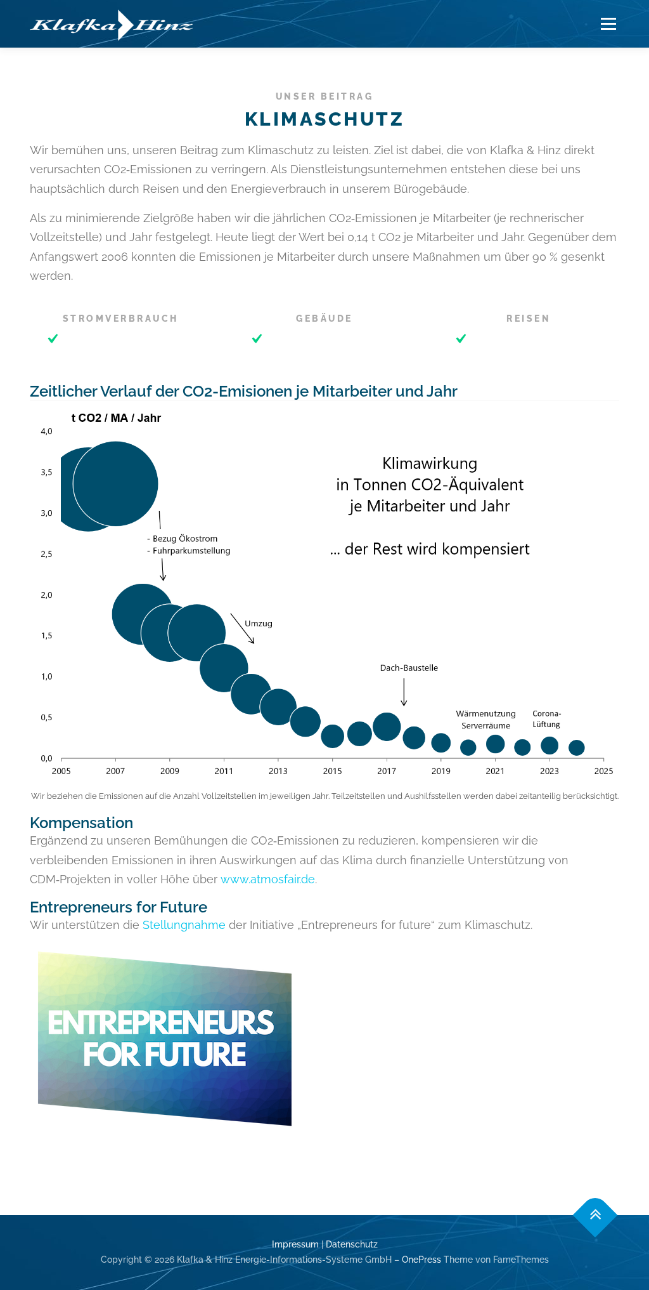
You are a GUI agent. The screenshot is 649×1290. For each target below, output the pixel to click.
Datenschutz (352, 1244)
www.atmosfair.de (268, 879)
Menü (608, 23)
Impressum (295, 1244)
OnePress (421, 1259)
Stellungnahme (184, 924)
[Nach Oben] (595, 1215)
